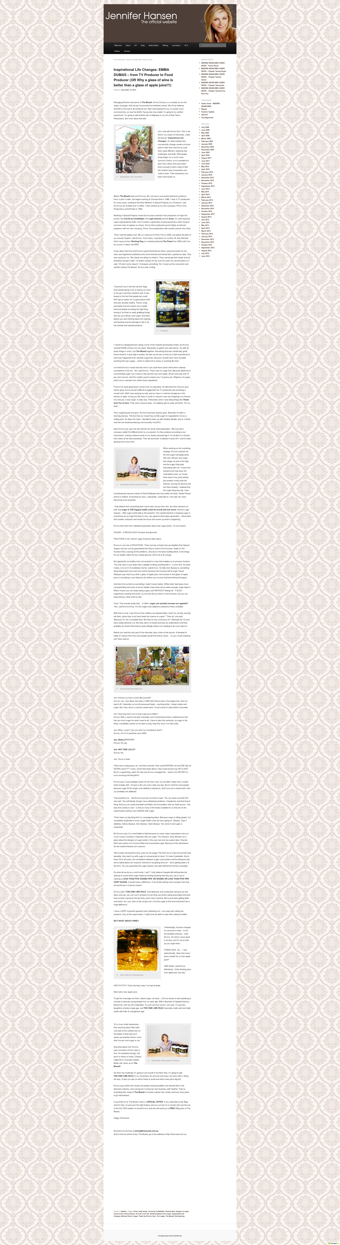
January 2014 (206, 202)
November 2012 (207, 242)
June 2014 (205, 189)
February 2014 (207, 200)
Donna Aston (119, 1214)
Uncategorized (207, 117)
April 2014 (205, 194)
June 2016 (205, 163)
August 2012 (206, 250)
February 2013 (207, 233)
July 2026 (205, 127)
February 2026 (207, 141)
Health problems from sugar (160, 1214)
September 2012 (207, 247)
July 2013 (205, 219)
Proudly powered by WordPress (170, 1236)
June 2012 (205, 256)
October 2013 (206, 211)
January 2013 (206, 236)
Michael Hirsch (127, 1216)
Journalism (176, 45)
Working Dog (179, 1216)
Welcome (118, 45)
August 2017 (206, 158)
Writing (165, 45)
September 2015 (207, 186)
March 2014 (206, 197)
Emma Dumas (129, 1214)
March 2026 (206, 138)
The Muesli (170, 1216)
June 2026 (205, 130)
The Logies (161, 1216)
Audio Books (153, 45)
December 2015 (207, 177)
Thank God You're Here (147, 1216)
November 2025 (207, 149)
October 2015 (206, 183)
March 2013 (206, 231)
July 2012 (205, 253)
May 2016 (205, 166)
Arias (136, 1211)
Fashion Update (207, 111)
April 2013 (205, 228)
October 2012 (206, 245)
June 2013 (205, 222)
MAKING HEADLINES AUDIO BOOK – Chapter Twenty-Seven (213, 77)
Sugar (135, 1216)
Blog (142, 45)
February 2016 (207, 172)
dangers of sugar (182, 1211)
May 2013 (205, 225)
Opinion (124, 1211)
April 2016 (205, 169)
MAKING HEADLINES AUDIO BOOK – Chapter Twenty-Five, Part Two (213, 91)
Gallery (117, 51)
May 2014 (205, 191)
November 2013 (207, 208)
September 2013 (207, 214)
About (128, 45)
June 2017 (205, 161)
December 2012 (207, 239)
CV (135, 45)
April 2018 (205, 155)
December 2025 (207, 146)
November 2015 (207, 180)
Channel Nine (170, 1211)
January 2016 (206, 174)
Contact (127, 51)
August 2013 (206, 217)
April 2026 (205, 135)
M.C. (186, 45)
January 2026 (206, 144)
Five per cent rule (142, 1214)
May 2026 (205, 132)
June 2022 (205, 152)
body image (143, 1211)
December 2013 (207, 205)
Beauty (204, 109)
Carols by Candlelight (156, 1211)
